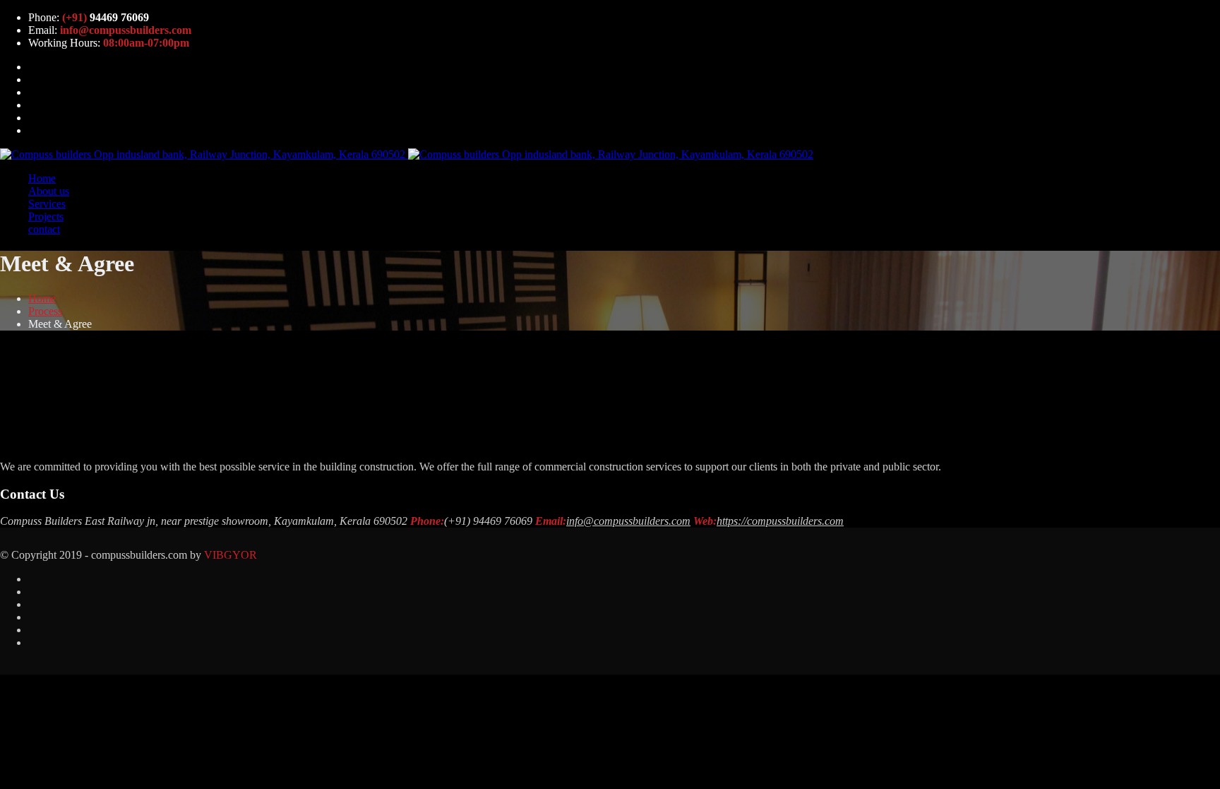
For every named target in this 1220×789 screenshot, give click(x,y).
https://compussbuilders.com (780, 521)
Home (42, 178)
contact (44, 229)
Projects (46, 216)
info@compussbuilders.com (628, 521)
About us (48, 191)
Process (45, 311)
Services (47, 204)
